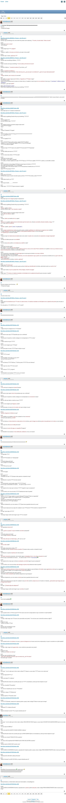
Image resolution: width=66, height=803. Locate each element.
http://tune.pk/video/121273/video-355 (10, 615)
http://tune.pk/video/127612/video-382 (10, 698)
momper (6, 32)
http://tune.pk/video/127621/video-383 (10, 703)
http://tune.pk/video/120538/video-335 (10, 468)
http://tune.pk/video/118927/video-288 (10, 108)
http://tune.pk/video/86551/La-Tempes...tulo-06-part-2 (13, 58)
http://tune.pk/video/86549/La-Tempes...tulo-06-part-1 (13, 38)
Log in (29, 799)
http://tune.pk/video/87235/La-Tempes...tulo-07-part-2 (13, 171)
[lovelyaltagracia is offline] (1, 22)
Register (34, 799)
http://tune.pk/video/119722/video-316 (10, 350)
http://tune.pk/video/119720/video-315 (10, 331)
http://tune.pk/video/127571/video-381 (10, 667)
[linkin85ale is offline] (1, 716)
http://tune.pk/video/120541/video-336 (10, 493)
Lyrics (6, 1)
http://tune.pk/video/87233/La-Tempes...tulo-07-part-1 (13, 112)
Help (4, 12)
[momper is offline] (2, 33)
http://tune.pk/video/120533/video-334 (10, 451)
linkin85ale (5, 715)
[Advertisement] (10, 6)
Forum (2, 1)
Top (37, 799)
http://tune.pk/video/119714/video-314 (10, 325)
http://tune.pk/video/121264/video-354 (10, 609)
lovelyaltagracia (6, 21)
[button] (3, 18)
